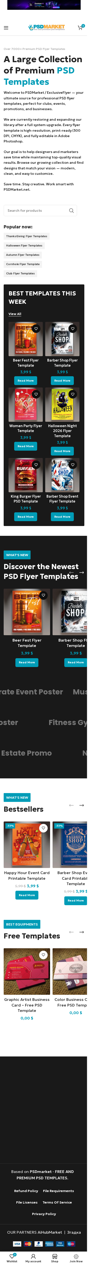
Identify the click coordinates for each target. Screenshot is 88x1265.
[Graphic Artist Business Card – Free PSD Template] (26, 971)
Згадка (72, 1231)
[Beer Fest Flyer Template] (25, 349)
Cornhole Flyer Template (23, 275)
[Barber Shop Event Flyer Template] (60, 482)
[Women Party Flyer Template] (25, 413)
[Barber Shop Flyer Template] (60, 349)
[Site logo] (46, 26)
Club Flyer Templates (20, 284)
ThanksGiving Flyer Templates (26, 247)
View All (15, 325)
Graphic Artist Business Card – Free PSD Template (26, 1004)
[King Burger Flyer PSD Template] (25, 482)
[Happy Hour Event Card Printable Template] (26, 847)
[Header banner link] (42, 5)
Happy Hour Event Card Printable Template (26, 880)
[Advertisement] (44, 1110)
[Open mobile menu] (6, 28)
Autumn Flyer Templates (22, 266)
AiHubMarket (48, 1231)
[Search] (67, 221)
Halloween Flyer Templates (24, 256)
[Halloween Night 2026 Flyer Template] (60, 413)
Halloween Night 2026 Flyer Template (59, 438)
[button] (68, 578)
